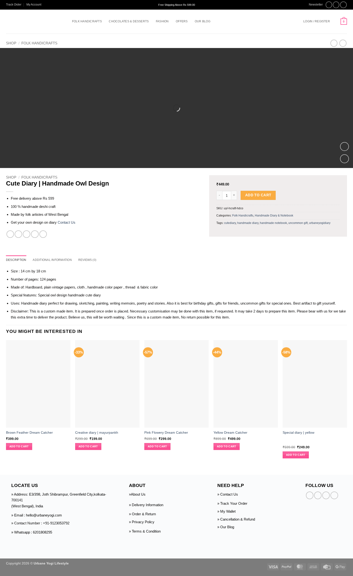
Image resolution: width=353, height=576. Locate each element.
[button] (313, 4)
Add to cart (258, 195)
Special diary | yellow (298, 432)
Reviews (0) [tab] (87, 260)
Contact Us (66, 222)
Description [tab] (16, 260)
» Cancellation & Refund (236, 519)
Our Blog (202, 21)
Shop (11, 43)
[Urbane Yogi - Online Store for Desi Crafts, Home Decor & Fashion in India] (32, 22)
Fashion (162, 21)
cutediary (230, 223)
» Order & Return (142, 514)
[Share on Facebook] (10, 234)
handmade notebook (273, 223)
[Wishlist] (335, 21)
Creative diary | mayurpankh (96, 432)
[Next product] (333, 43)
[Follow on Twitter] (343, 4)
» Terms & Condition (145, 531)
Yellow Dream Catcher (230, 432)
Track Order (13, 4)
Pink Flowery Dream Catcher (166, 432)
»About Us (137, 494)
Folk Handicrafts (87, 21)
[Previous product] (342, 43)
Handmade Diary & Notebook (274, 215)
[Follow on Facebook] (329, 4)
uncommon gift (298, 223)
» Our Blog (225, 527)
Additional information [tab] (52, 260)
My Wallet (228, 511)
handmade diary (247, 223)
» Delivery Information (146, 505)
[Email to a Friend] (26, 234)
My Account (33, 4)
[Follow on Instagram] (336, 4)
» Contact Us (227, 494)
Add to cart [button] (19, 446)
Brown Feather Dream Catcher (29, 432)
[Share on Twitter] (18, 234)
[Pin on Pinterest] (34, 234)
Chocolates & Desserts (129, 21)
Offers (182, 21)
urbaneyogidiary (319, 223)
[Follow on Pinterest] (334, 495)
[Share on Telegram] (43, 234)
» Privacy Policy (141, 522)
